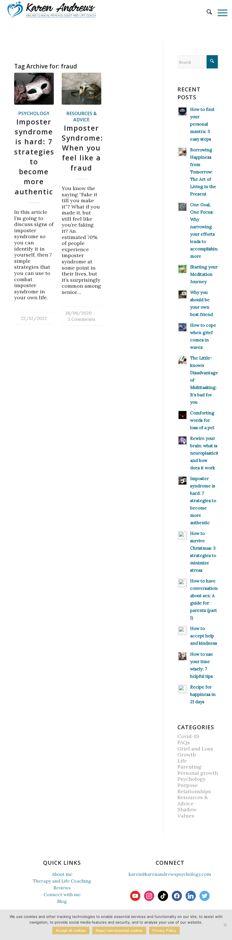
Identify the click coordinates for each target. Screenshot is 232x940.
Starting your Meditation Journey (204, 274)
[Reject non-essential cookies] (225, 925)
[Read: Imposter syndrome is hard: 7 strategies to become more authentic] (182, 481)
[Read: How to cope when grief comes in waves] (182, 327)
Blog (62, 901)
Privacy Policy (164, 930)
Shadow (187, 809)
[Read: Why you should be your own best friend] (182, 294)
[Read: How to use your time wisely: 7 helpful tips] (182, 656)
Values (185, 815)
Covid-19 (188, 736)
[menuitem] (206, 12)
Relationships (194, 791)
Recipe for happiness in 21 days (203, 694)
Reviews (62, 887)
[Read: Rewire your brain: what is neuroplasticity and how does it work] (182, 440)
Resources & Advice (81, 116)
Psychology (34, 113)
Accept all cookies (71, 930)
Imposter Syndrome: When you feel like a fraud (82, 148)
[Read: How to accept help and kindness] (182, 630)
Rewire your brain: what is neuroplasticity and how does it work (205, 453)
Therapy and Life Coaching (62, 881)
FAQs (183, 742)
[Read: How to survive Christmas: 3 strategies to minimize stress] (182, 535)
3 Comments (81, 319)
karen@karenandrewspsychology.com (170, 874)
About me (62, 874)
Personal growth (197, 773)
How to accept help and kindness (203, 636)
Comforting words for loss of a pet (202, 420)
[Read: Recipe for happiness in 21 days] (182, 689)
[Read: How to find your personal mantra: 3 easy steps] (182, 111)
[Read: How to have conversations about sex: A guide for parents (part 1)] (182, 583)
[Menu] (219, 12)
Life (182, 761)
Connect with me (62, 894)
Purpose (187, 785)
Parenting (189, 766)
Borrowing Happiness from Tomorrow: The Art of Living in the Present (203, 172)
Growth (186, 754)
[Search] (206, 12)
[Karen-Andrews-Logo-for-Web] (51, 10)
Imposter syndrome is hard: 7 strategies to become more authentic (34, 156)
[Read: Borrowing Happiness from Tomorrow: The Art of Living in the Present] (182, 152)
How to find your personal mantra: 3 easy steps (202, 124)
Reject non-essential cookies (119, 930)
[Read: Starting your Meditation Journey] (182, 269)
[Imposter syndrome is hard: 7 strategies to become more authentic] (34, 89)
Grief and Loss (195, 748)
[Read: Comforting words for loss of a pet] (182, 415)
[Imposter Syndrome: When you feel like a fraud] (81, 89)
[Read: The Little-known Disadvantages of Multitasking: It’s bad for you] (182, 360)
